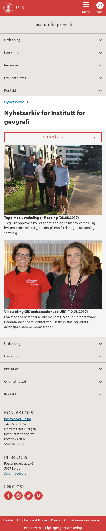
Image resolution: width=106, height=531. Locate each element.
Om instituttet (15, 77)
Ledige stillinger (35, 520)
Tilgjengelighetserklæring (63, 527)
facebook (9, 495)
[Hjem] (8, 8)
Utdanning (12, 39)
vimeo (39, 495)
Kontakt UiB (11, 520)
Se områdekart (15, 473)
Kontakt (10, 90)
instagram (19, 495)
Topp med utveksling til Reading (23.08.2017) (41, 217)
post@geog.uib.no (17, 419)
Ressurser (11, 64)
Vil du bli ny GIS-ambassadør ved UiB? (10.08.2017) (46, 311)
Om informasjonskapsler (82, 520)
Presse (55, 520)
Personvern (32, 527)
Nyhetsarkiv (14, 101)
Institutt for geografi (53, 24)
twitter (29, 495)
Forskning (11, 52)
